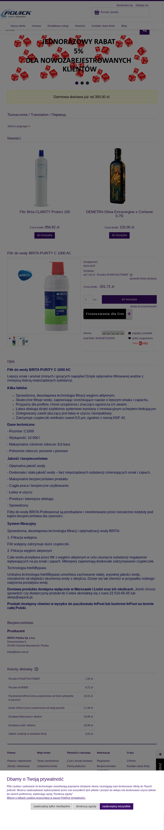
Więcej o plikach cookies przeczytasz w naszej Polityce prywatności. (46, 797)
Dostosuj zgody (86, 806)
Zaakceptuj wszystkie (116, 806)
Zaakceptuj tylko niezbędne (52, 806)
